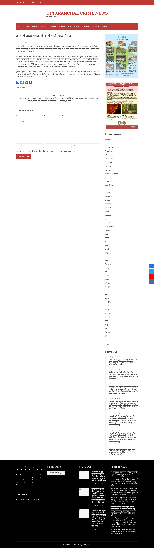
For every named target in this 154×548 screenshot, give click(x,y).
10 (16, 477)
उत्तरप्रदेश (44, 26)
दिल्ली (106, 257)
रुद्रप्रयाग (108, 313)
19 (24, 480)
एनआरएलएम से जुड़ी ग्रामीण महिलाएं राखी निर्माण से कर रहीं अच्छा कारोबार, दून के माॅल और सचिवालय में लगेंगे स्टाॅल (123, 362)
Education (109, 159)
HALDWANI (109, 166)
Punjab (107, 193)
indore (107, 177)
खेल (69, 26)
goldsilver (109, 162)
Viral (78, 545)
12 (24, 477)
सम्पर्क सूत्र (96, 26)
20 (28, 480)
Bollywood (109, 147)
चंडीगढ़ (107, 245)
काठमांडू (107, 230)
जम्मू (106, 253)
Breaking (108, 151)
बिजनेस (107, 279)
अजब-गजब (77, 26)
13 (28, 477)
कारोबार (107, 234)
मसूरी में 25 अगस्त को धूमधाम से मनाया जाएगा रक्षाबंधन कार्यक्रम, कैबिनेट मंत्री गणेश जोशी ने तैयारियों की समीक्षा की (122, 452)
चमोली (107, 249)
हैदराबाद (107, 332)
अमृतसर (107, 200)
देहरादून (107, 268)
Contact (105, 26)
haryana (108, 170)
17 (16, 480)
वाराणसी (107, 317)
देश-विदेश (26, 26)
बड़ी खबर (107, 283)
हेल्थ (106, 328)
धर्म (106, 272)
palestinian (109, 185)
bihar (107, 144)
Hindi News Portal (52, 16)
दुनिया (106, 260)
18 (20, 480)
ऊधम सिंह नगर (109, 227)
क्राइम (107, 238)
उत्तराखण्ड (35, 26)
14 (32, 477)
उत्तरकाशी (108, 211)
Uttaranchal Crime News (77, 13)
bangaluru (109, 140)
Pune (107, 189)
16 (40, 477)
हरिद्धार (107, 325)
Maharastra (109, 181)
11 (20, 477)
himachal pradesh (112, 174)
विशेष (106, 321)
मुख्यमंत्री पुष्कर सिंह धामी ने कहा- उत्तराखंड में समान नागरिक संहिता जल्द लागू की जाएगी (79, 98)
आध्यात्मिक (86, 26)
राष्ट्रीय (107, 310)
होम (19, 26)
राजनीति (107, 298)
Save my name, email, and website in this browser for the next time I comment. (46, 151)
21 (32, 480)
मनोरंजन (53, 26)
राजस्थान (107, 306)
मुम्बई (106, 294)
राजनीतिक (62, 26)
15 (36, 477)
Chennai (108, 155)
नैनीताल (107, 276)
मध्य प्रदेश (108, 287)
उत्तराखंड (107, 219)
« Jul (17, 489)
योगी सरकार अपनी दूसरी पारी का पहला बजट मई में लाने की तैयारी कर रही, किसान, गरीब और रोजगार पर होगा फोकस (38, 98)
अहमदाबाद (108, 204)
